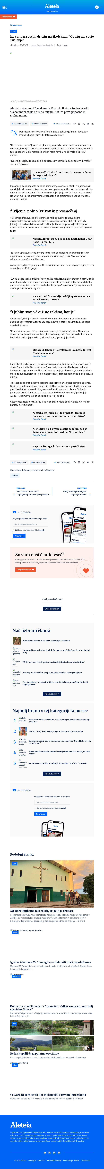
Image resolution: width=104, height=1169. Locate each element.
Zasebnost (85, 1160)
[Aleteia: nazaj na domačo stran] (52, 6)
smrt (14, 864)
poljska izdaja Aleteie (67, 401)
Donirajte (32, 1160)
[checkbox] (13, 530)
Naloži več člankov (52, 694)
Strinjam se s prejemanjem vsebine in (30, 530)
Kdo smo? (41, 1160)
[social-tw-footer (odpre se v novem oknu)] (54, 1152)
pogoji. (42, 530)
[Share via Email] (88, 124)
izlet (14, 1024)
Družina (15, 475)
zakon (15, 1065)
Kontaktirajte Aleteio (71, 1160)
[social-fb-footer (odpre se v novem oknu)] (49, 1152)
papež (15, 932)
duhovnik (16, 976)
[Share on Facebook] (75, 124)
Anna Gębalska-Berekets (42, 45)
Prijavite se (19, 536)
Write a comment (52, 609)
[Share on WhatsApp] (93, 124)
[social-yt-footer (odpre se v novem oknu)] (45, 1152)
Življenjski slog (16, 25)
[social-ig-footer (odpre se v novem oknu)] (59, 1152)
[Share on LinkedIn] (79, 124)
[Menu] (22, 7)
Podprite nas (7, 16)
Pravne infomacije (54, 1160)
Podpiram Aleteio (24, 569)
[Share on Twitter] (84, 124)
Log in (60, 599)
